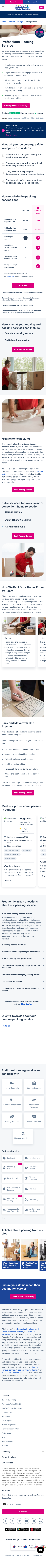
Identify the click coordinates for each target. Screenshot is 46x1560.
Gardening (33, 1199)
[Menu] (4, 7)
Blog (3, 1437)
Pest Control (12, 1178)
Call (41, 7)
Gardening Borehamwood (28, 1329)
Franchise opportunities (10, 1429)
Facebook (5, 1521)
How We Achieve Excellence (12, 1408)
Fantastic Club (10, 276)
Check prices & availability (15, 105)
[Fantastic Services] (23, 7)
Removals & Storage (14, 1198)
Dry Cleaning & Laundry (13, 1189)
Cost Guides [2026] (9, 1400)
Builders (32, 1189)
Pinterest (19, 1521)
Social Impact (7, 1420)
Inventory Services (14, 1166)
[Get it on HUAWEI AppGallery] (35, 1529)
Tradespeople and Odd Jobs (13, 1210)
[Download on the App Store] (10, 1529)
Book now (23, 285)
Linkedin (40, 1521)
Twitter (12, 1521)
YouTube (26, 1521)
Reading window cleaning (27, 1370)
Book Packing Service (23, 349)
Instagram (33, 1521)
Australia (21, 1547)
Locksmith (11, 1158)
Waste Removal (33, 1178)
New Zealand (32, 1547)
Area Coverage (7, 1441)
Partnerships (6, 1433)
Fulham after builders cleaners (14, 1372)
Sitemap (5, 1445)
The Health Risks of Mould (11, 1404)
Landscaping (34, 1158)
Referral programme (9, 1425)
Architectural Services (34, 1210)
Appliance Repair (33, 1167)
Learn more (11, 135)
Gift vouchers (6, 1416)
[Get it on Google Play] (23, 1529)
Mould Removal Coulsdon (12, 1332)
